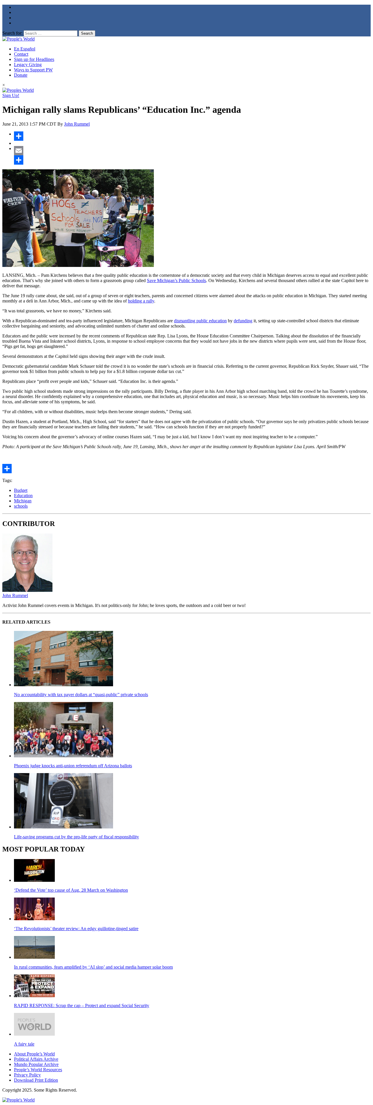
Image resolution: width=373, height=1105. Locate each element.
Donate (20, 75)
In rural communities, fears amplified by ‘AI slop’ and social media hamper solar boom (93, 967)
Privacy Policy (27, 1074)
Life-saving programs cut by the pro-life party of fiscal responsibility (76, 836)
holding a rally (141, 300)
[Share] (192, 136)
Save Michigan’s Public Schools (176, 280)
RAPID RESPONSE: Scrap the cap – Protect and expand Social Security (81, 1005)
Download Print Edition (36, 1080)
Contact (21, 54)
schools (21, 506)
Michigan (22, 500)
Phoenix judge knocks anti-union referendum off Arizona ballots (73, 765)
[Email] (192, 150)
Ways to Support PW (33, 69)
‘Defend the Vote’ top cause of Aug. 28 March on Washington (71, 890)
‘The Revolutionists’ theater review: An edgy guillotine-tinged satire (76, 928)
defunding (243, 320)
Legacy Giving (28, 64)
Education (23, 495)
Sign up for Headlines (34, 59)
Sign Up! (10, 95)
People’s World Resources (38, 1069)
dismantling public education (200, 320)
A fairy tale (24, 1043)
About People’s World (34, 1053)
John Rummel (77, 124)
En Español (24, 48)
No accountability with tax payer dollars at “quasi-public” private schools (81, 694)
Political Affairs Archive (36, 1059)
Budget (20, 490)
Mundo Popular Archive (36, 1064)
